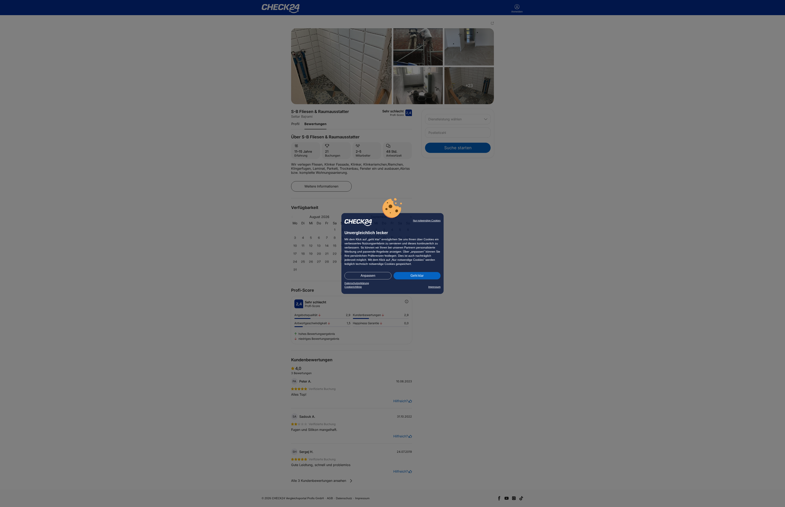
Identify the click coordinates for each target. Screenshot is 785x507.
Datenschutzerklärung (356, 283)
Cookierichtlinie (353, 287)
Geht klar (417, 275)
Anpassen (368, 275)
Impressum (434, 287)
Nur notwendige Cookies (427, 220)
